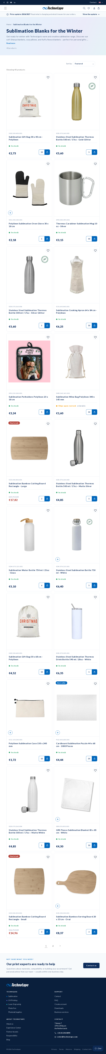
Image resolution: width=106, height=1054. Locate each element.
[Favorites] (47, 78)
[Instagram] (7, 2)
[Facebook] (4, 2)
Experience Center (13, 1028)
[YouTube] (11, 2)
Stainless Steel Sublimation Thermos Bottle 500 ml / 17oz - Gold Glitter (75, 138)
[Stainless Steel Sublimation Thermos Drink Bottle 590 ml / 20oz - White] (76, 621)
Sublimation (13, 996)
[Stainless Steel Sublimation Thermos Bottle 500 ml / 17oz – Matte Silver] (76, 448)
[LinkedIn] (15, 2)
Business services (62, 1012)
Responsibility (11, 1036)
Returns (69, 1049)
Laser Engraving (14, 1004)
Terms (61, 1049)
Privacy (54, 1049)
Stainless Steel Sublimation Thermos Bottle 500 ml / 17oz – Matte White (28, 831)
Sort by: (69, 64)
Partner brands (12, 1032)
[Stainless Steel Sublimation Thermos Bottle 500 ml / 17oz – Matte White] (29, 794)
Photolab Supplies (15, 1012)
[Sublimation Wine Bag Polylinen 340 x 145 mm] (76, 361)
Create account (61, 1004)
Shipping (77, 1049)
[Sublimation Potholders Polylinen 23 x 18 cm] (29, 361)
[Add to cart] (47, 152)
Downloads (59, 1008)
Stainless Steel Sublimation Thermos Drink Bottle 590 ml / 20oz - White (75, 658)
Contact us (91, 965)
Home (8, 24)
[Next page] (60, 946)
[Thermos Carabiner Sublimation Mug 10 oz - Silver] (76, 188)
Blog (8, 1040)
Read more (10, 43)
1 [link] (46, 946)
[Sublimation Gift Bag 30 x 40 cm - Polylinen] (29, 101)
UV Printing (12, 1000)
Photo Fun (12, 1008)
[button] (5, 8)
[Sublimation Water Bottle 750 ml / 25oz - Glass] (29, 534)
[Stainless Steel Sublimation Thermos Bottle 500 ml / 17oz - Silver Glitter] (29, 274)
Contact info (86, 1049)
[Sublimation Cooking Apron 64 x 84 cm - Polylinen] (76, 274)
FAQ (56, 1000)
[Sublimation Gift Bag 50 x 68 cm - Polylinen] (29, 621)
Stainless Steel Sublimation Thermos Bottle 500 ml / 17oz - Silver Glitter (28, 311)
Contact (93, 2)
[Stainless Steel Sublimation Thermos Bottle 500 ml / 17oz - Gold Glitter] (76, 101)
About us (9, 1024)
